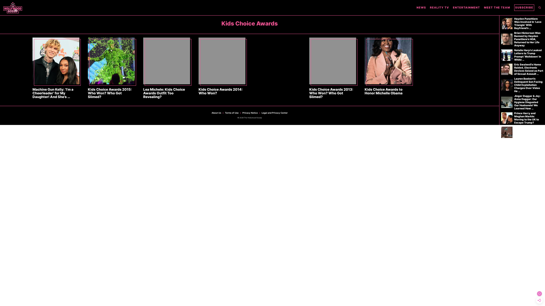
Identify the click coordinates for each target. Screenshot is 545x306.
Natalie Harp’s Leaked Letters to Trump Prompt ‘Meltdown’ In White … (528, 55)
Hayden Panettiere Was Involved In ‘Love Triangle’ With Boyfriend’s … (527, 23)
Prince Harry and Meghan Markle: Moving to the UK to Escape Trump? (526, 118)
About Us (216, 112)
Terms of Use (232, 112)
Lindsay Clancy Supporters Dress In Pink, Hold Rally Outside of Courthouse (528, 132)
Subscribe (524, 7)
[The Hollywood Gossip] (208, 7)
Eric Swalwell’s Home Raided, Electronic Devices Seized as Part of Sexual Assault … (528, 69)
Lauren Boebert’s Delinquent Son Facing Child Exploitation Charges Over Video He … (528, 85)
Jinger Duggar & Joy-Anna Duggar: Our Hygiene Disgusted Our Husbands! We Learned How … (527, 102)
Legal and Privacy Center (275, 112)
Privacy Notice (250, 112)
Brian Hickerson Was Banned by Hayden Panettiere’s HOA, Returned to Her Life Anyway (527, 39)
